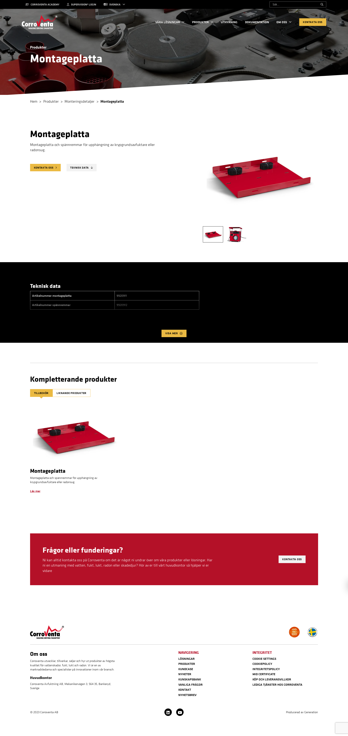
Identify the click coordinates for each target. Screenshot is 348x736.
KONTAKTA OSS (43, 167)
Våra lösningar (167, 22)
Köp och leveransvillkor (271, 679)
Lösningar (186, 659)
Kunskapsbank (189, 679)
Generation (311, 712)
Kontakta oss (312, 22)
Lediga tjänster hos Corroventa (277, 685)
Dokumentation (257, 22)
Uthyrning (229, 22)
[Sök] (322, 4)
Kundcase (185, 669)
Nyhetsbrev (187, 695)
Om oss (281, 22)
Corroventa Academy (45, 4)
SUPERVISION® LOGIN (83, 4)
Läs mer (35, 491)
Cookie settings (264, 659)
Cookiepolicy (262, 664)
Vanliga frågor (190, 685)
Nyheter (184, 674)
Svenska (115, 4)
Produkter (200, 22)
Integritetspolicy (266, 669)
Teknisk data (79, 167)
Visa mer (171, 333)
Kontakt (184, 690)
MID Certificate (263, 674)
